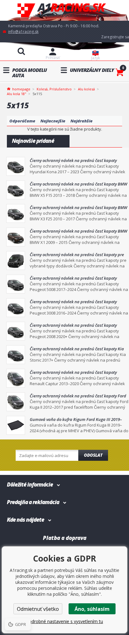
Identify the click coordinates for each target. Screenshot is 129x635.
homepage (21, 88)
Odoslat (93, 455)
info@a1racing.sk (23, 31)
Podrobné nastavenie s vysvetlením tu (64, 621)
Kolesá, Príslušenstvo (54, 89)
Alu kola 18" (16, 93)
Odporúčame (22, 121)
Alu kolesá (86, 89)
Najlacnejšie (52, 121)
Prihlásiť (53, 57)
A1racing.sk (64, 10)
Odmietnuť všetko (38, 608)
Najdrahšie (81, 121)
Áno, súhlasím (92, 608)
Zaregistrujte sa (115, 37)
